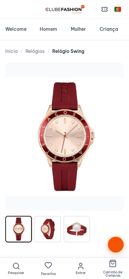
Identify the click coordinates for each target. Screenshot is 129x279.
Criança (109, 29)
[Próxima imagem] (111, 136)
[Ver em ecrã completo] (111, 74)
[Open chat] (116, 245)
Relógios (35, 51)
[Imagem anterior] (17, 136)
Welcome (15, 29)
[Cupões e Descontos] (104, 9)
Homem (48, 29)
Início (11, 51)
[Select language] (118, 9)
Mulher (78, 29)
